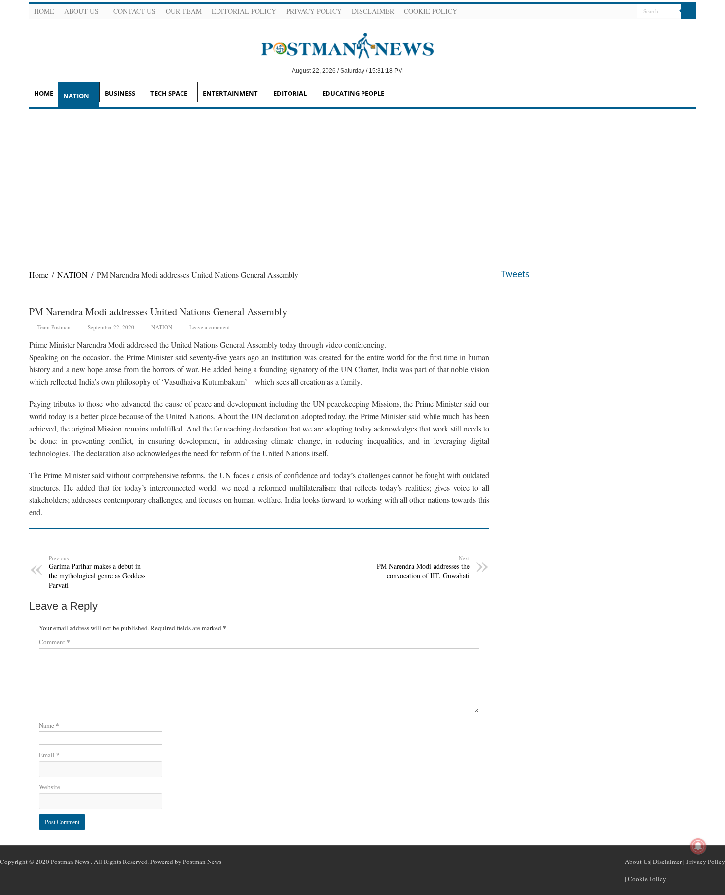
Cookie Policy (430, 11)
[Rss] (581, 12)
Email (49, 754)
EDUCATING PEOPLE (353, 93)
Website (49, 786)
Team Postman (54, 327)
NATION (76, 95)
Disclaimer (373, 11)
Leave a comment (209, 327)
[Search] (688, 11)
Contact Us (134, 11)
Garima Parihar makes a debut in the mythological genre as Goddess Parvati (97, 572)
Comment (54, 641)
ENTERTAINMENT (230, 93)
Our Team (184, 11)
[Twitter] (605, 12)
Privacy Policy (314, 11)
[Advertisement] (362, 183)
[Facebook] (593, 12)
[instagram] (628, 12)
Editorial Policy (244, 11)
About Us (81, 11)
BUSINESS (120, 93)
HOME (43, 93)
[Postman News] (340, 45)
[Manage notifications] (698, 846)
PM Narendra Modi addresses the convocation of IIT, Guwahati (423, 567)
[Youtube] (616, 12)
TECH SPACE (168, 93)
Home (44, 11)
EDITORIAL (290, 93)
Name (49, 724)
